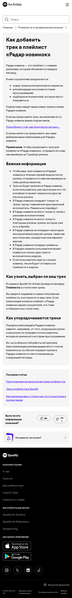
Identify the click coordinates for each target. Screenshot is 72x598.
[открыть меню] (67, 5)
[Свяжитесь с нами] (64, 438)
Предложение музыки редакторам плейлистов (35, 381)
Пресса (7, 478)
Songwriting (10, 528)
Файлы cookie (64, 592)
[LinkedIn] (28, 570)
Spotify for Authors (14, 514)
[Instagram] (7, 570)
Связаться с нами (13, 499)
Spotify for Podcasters (16, 521)
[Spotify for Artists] (12, 5)
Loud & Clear (10, 492)
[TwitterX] (17, 570)
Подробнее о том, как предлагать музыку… (33, 127)
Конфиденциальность (48, 592)
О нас (6, 471)
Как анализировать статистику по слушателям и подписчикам (36, 398)
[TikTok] (39, 570)
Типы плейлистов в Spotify (22, 389)
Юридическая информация (25, 592)
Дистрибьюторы (13, 485)
